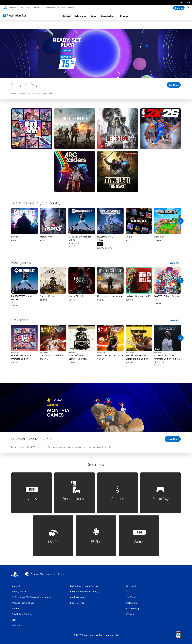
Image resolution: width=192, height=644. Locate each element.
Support (70, 8)
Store (11, 8)
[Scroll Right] (181, 221)
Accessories (49, 8)
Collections (80, 15)
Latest (66, 15)
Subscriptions (108, 15)
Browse (124, 15)
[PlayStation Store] (16, 15)
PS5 (19, 8)
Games (27, 8)
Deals (93, 15)
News (60, 8)
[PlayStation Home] (5, 8)
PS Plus (37, 8)
